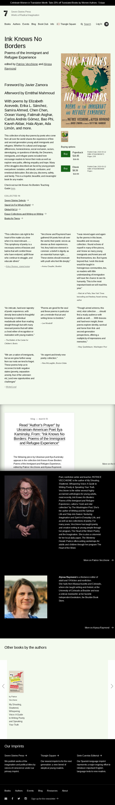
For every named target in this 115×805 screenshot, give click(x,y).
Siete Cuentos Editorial (88, 755)
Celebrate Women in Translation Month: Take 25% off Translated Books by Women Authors (53, 3)
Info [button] (52, 24)
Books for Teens (12, 218)
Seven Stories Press (21, 12)
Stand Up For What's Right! (17, 205)
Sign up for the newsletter (43, 799)
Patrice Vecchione (27, 64)
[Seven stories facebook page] (12, 798)
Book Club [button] (43, 24)
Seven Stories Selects (15, 200)
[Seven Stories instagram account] (26, 798)
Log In (99, 24)
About (65, 791)
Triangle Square (48, 755)
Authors (16, 24)
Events (25, 24)
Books (7, 791)
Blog (33, 24)
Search (87, 24)
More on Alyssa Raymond (97, 627)
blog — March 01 (39, 419)
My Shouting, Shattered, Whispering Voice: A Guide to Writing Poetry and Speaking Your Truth (17, 714)
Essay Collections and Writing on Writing (23, 214)
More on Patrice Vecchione (96, 560)
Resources (52, 791)
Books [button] (7, 24)
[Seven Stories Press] (5, 13)
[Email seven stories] (5, 798)
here (13, 188)
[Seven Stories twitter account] (19, 798)
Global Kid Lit (10, 209)
